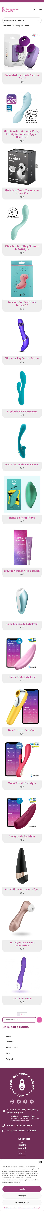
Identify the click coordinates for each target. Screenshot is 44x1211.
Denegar (22, 1196)
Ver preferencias (22, 1202)
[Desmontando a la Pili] (10, 9)
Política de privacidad (24, 1208)
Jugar (8, 1036)
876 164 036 (12, 1125)
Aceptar (22, 1189)
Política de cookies (10, 1208)
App (8, 1053)
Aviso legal (36, 1208)
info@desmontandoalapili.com (21, 1131)
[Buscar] (39, 1020)
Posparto (10, 1059)
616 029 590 (26, 1125)
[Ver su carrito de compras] (34, 9)
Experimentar (12, 1047)
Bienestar (10, 1042)
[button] (40, 1162)
